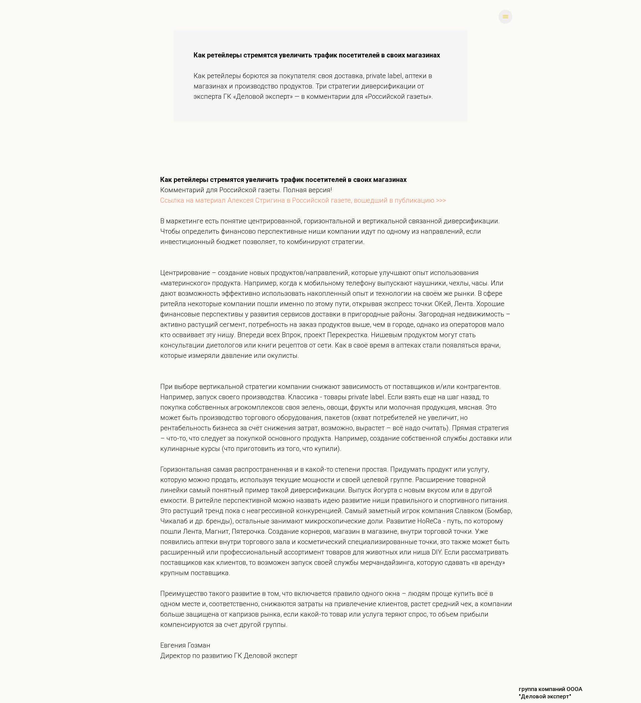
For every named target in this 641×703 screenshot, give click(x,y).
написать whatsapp (158, 16)
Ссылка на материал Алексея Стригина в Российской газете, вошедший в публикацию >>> (303, 200)
